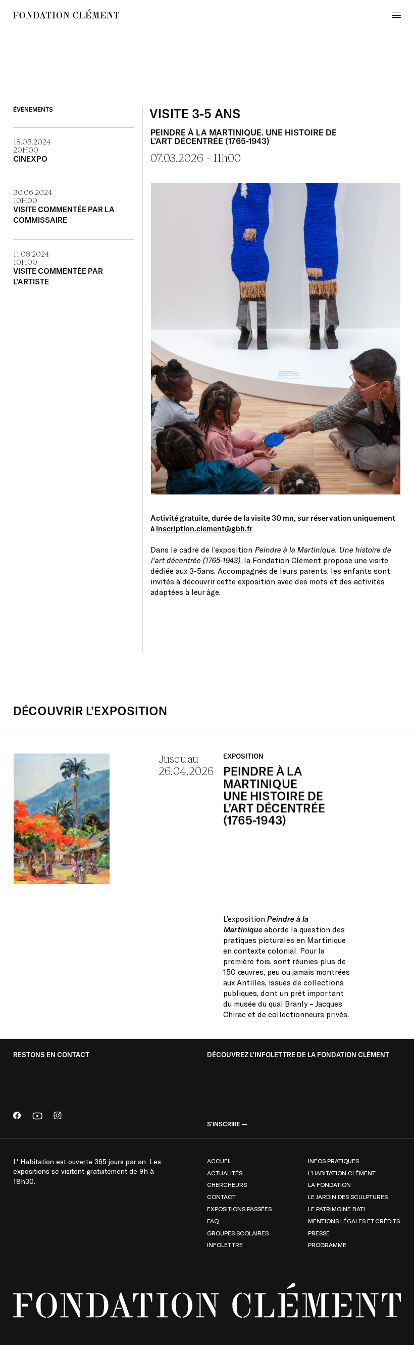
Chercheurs (227, 1184)
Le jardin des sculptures (348, 1196)
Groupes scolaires (238, 1232)
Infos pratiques (333, 1160)
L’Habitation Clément (342, 1172)
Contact (221, 1196)
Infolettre (225, 1244)
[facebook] (17, 1116)
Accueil (219, 1160)
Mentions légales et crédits (354, 1220)
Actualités (224, 1172)
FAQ (213, 1220)
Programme (327, 1244)
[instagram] (58, 1116)
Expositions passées (239, 1208)
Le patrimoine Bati (336, 1208)
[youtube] (37, 1116)
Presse (319, 1232)
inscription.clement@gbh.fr (204, 528)
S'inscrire (223, 1124)
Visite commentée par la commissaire (64, 215)
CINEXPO (30, 159)
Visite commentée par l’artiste (58, 276)
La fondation (329, 1184)
